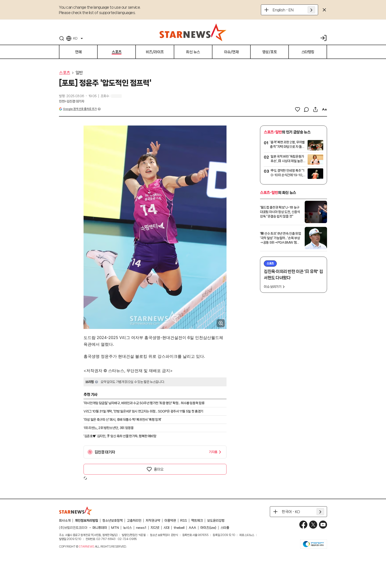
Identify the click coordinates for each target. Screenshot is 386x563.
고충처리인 (134, 520)
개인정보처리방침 (86, 520)
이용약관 (170, 520)
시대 (166, 528)
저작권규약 (153, 520)
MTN (115, 528)
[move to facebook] (303, 525)
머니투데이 (99, 528)
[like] (297, 109)
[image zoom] (221, 323)
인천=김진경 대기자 (71, 101)
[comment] (306, 109)
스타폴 (224, 528)
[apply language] (311, 9)
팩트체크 (197, 520)
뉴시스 (127, 528)
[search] (61, 38)
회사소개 (65, 520)
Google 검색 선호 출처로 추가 (79, 108)
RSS (183, 520)
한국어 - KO (291, 512)
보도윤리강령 (215, 520)
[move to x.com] (313, 525)
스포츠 (64, 73)
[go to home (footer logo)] (75, 510)
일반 (79, 73)
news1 (141, 528)
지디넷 (155, 528)
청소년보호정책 (112, 520)
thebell (179, 528)
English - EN (283, 10)
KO (75, 38)
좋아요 (159, 469)
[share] (315, 109)
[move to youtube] (323, 525)
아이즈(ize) (208, 528)
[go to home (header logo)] (193, 32)
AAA (192, 528)
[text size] (324, 109)
